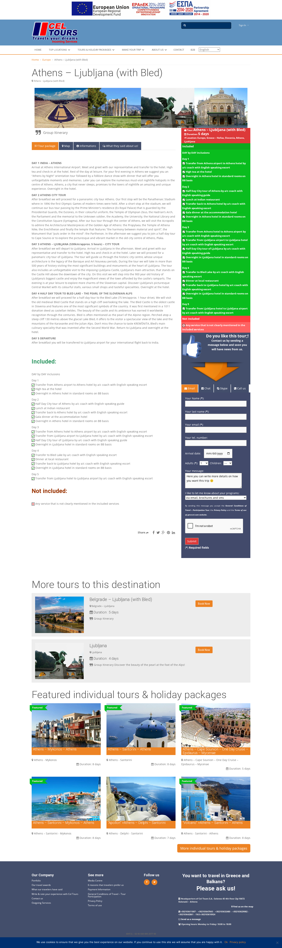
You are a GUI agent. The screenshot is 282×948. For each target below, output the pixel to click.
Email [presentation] (191, 388)
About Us (158, 49)
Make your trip (131, 49)
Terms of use (95, 905)
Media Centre (95, 880)
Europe (46, 59)
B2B (193, 49)
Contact (178, 49)
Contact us (37, 898)
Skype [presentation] (223, 388)
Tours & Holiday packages (94, 49)
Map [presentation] (66, 146)
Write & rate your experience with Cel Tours (55, 894)
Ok (226, 942)
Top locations (58, 49)
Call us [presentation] (241, 388)
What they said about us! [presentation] (121, 146)
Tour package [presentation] (46, 146)
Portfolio (36, 880)
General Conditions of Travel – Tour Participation (107, 895)
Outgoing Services (41, 902)
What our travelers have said (47, 889)
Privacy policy (238, 942)
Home (38, 49)
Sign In (242, 25)
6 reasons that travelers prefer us (106, 885)
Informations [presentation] (87, 146)
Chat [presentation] (207, 388)
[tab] (45, 146)
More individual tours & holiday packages (213, 848)
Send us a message (191, 919)
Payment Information (99, 889)
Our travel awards (41, 885)
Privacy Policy (95, 901)
